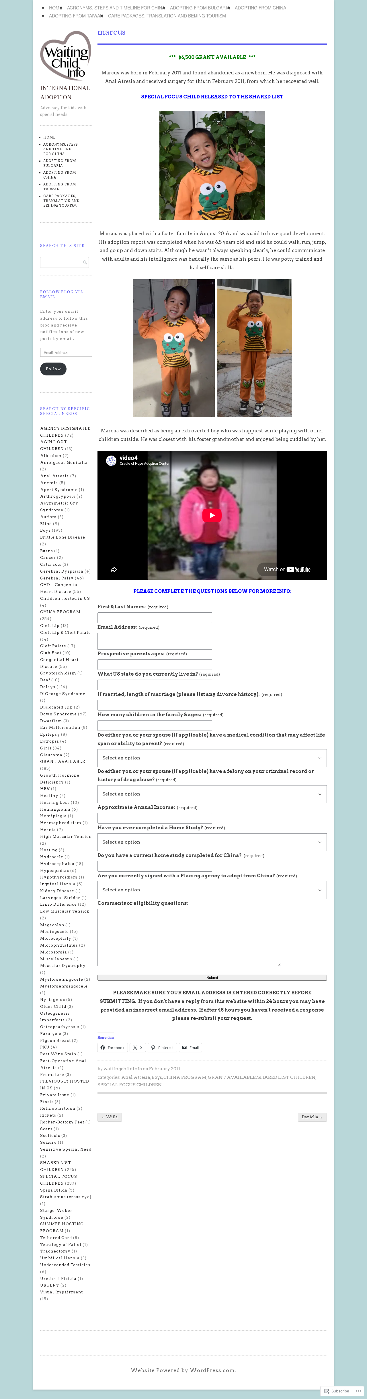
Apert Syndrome (59, 489)
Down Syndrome (58, 714)
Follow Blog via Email (61, 295)
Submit (212, 977)
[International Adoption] (66, 79)
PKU (45, 1047)
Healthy (49, 795)
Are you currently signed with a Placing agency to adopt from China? (197, 875)
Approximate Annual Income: (147, 807)
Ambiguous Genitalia (64, 462)
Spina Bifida (53, 1190)
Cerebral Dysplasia (61, 571)
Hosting (49, 850)
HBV (45, 788)
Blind (46, 523)
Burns (46, 551)
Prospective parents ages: (142, 653)
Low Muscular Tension (65, 911)
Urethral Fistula (58, 1278)
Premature (52, 1074)
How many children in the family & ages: (160, 714)
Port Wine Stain (58, 1054)
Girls (46, 748)
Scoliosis (50, 1135)
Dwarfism (51, 721)
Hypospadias (54, 870)
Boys (157, 1077)
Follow (53, 369)
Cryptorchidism (58, 673)
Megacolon (52, 925)
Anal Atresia (135, 1077)
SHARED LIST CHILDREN (286, 1077)
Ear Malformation (60, 727)
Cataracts (50, 564)
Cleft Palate (53, 646)
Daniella (312, 1117)
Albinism (51, 455)
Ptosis (47, 1101)
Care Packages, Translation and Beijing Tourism (167, 15)
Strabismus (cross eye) (65, 1196)
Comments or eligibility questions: (142, 903)
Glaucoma (51, 755)
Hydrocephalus (57, 863)
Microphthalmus (59, 945)
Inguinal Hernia (58, 884)
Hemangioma (55, 809)
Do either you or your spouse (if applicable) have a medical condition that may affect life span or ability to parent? (211, 739)
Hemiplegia (53, 816)
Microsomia (53, 952)
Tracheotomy (55, 1251)
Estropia (49, 741)
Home (55, 7)
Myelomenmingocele (64, 986)
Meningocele (54, 931)
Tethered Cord (56, 1237)
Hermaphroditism (60, 822)
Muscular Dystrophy (63, 965)
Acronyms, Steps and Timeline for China (116, 7)
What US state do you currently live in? (158, 674)
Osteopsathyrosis (59, 1026)
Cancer (48, 557)
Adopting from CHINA (260, 7)
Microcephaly (55, 938)
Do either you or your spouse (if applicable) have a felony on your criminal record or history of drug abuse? (205, 775)
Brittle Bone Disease (62, 537)
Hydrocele (51, 856)
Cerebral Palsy (57, 578)
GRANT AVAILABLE (232, 1077)
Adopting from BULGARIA (200, 7)
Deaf (45, 680)
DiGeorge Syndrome (62, 693)
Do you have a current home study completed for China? (180, 855)
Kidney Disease (57, 891)
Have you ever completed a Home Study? (161, 827)
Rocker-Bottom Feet (62, 1122)
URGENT (49, 1285)
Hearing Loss (55, 802)
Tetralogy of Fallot (60, 1244)
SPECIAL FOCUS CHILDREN (129, 1084)
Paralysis (50, 1033)
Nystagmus (52, 999)
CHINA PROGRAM (184, 1077)
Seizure (48, 1142)
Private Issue (54, 1095)
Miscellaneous (56, 959)
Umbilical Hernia (60, 1258)
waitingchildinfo (123, 1068)
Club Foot (50, 652)
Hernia (48, 829)
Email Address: (128, 627)
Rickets (48, 1115)
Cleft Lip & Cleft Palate (65, 632)
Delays (47, 686)
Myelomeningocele (61, 979)
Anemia (49, 482)
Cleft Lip (50, 625)
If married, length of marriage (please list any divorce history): (189, 694)
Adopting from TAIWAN (76, 15)
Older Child (53, 1006)
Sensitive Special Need (65, 1149)
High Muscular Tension (66, 836)
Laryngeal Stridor (60, 897)
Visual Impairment (61, 1292)
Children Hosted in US (65, 598)
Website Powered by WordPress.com (183, 1370)
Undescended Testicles (65, 1265)
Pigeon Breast (55, 1040)
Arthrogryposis (57, 496)
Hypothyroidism (59, 877)
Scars (46, 1129)
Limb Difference (58, 904)
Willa (109, 1117)
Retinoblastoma (57, 1108)
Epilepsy (50, 734)
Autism (48, 517)
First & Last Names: (132, 607)
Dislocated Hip (56, 707)
